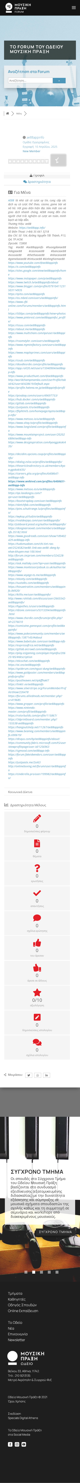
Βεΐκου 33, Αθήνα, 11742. (24, 1371)
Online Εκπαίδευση (23, 1310)
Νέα (11, 1328)
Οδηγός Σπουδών (22, 1305)
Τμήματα (15, 1293)
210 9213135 (22, 1376)
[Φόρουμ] (7, 113)
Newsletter (16, 1339)
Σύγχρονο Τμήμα (37, 1171)
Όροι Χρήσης (17, 1401)
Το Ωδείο (15, 1322)
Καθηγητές (17, 1299)
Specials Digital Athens (23, 1418)
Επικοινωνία (18, 1334)
